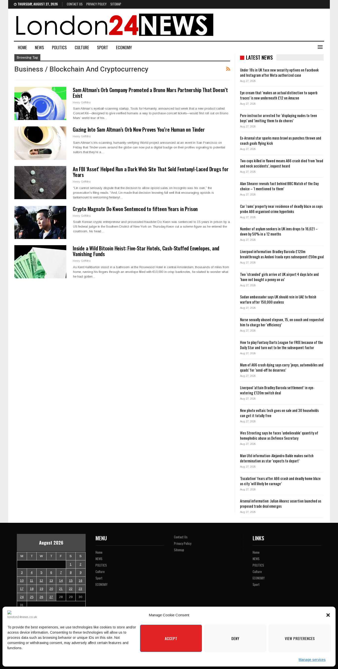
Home (22, 47)
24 (22, 597)
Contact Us (75, 3)
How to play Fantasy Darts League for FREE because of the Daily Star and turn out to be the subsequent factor (281, 344)
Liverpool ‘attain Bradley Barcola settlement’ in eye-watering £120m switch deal (277, 390)
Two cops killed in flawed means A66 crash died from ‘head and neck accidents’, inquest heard (281, 163)
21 (61, 589)
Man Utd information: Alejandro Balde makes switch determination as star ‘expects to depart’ (277, 458)
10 (22, 580)
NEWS (39, 47)
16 (80, 580)
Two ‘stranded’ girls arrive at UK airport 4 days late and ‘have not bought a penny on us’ (279, 276)
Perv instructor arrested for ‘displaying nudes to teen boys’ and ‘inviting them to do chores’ (278, 118)
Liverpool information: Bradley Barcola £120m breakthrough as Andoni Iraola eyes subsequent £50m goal (282, 254)
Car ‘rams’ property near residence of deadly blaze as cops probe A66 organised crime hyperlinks (281, 208)
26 (41, 597)
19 (41, 589)
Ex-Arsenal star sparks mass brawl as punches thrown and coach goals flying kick (280, 140)
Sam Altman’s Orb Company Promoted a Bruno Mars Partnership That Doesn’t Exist (150, 92)
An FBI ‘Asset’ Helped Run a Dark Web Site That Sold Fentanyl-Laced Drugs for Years (151, 171)
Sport (102, 47)
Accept (171, 638)
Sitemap (115, 3)
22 (70, 589)
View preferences (300, 638)
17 (22, 589)
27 (51, 597)
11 (31, 580)
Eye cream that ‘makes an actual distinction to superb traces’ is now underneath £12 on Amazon (278, 95)
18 (31, 589)
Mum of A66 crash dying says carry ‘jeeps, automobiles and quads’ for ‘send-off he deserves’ (281, 367)
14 (61, 580)
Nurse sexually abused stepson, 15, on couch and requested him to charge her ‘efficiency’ (282, 322)
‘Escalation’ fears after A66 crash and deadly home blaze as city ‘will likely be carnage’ (280, 481)
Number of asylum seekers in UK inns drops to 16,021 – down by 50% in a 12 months (279, 231)
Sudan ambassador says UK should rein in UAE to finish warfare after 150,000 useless (278, 299)
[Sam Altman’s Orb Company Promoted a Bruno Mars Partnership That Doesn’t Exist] (40, 103)
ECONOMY (124, 47)
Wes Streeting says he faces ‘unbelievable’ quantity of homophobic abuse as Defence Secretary (279, 435)
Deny (235, 638)
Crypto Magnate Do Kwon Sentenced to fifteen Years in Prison (135, 209)
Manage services (312, 660)
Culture (82, 47)
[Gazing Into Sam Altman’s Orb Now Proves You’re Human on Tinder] (40, 143)
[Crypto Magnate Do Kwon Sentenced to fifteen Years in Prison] (40, 222)
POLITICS (59, 47)
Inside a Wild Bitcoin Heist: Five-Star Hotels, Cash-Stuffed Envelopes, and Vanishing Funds (146, 251)
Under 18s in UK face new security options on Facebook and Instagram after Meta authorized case (279, 72)
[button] (328, 615)
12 (41, 580)
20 (51, 589)
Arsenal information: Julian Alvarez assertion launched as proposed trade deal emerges (280, 503)
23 (80, 589)
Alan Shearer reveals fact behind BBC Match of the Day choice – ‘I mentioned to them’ (279, 186)
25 (31, 597)
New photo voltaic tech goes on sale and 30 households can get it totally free (279, 412)
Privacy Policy (96, 3)
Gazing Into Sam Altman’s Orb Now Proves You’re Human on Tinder (139, 129)
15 (70, 580)
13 (51, 580)
